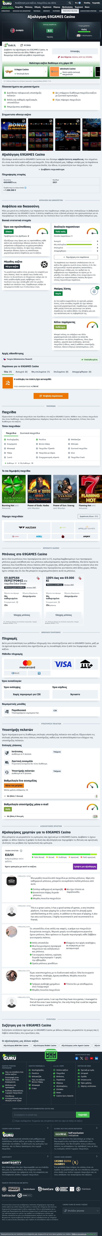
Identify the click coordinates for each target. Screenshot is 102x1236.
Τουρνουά (79, 7)
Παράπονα (47, 7)
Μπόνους (28, 7)
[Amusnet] (62, 527)
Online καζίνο (7, 7)
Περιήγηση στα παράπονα (77, 257)
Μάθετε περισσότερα (79, 1234)
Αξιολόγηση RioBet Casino (44, 1045)
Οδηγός (37, 7)
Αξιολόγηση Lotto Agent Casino (75, 1045)
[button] (10, 45)
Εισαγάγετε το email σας (22, 1112)
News (87, 7)
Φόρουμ (56, 7)
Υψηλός (50, 37)
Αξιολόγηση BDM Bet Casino (16, 1045)
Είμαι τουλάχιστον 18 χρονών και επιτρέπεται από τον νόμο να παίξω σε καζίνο (48, 1121)
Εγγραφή (82, 1114)
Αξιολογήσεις (67, 7)
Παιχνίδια (19, 7)
